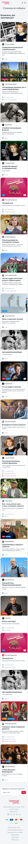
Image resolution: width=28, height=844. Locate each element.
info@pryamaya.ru (14, 811)
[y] (23, 792)
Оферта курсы (15, 839)
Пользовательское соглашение (15, 832)
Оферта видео (15, 837)
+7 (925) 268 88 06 (14, 809)
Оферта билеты (15, 834)
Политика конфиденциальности (15, 830)
